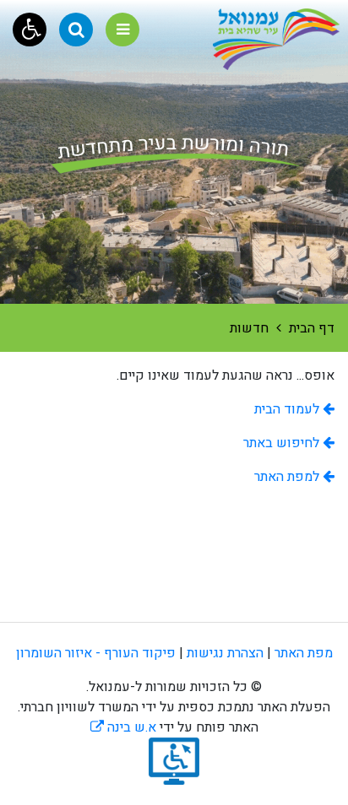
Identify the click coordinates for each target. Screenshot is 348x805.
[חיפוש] (76, 29)
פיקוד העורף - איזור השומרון (96, 653)
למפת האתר (288, 477)
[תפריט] (122, 29)
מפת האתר (304, 653)
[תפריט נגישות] (29, 29)
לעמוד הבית (288, 409)
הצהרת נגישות (225, 653)
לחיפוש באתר (283, 443)
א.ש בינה (123, 727)
